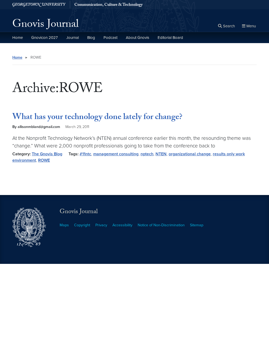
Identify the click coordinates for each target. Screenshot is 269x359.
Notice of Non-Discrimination (161, 225)
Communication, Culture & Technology (108, 5)
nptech (147, 154)
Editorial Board (170, 37)
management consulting (115, 154)
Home (17, 37)
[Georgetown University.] (39, 4)
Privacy (101, 225)
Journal (72, 37)
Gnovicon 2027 (44, 37)
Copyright (82, 225)
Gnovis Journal (45, 25)
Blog (91, 37)
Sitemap (196, 225)
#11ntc (85, 154)
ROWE (44, 160)
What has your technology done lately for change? (97, 118)
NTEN (161, 154)
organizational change (190, 154)
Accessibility (122, 225)
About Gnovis (137, 37)
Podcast (110, 37)
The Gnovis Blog (47, 154)
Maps (64, 225)
